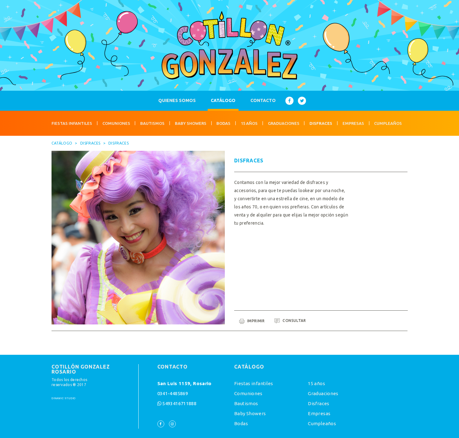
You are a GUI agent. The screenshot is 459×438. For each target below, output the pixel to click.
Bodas (223, 123)
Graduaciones (283, 123)
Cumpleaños (388, 123)
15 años (249, 123)
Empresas (353, 123)
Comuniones (116, 123)
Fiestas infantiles (72, 123)
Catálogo (223, 100)
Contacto (263, 100)
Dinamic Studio (64, 398)
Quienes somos (177, 100)
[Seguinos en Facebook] (289, 101)
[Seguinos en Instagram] (172, 423)
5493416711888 (179, 403)
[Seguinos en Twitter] (302, 101)
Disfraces (320, 123)
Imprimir (255, 321)
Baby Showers (190, 123)
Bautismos (152, 123)
